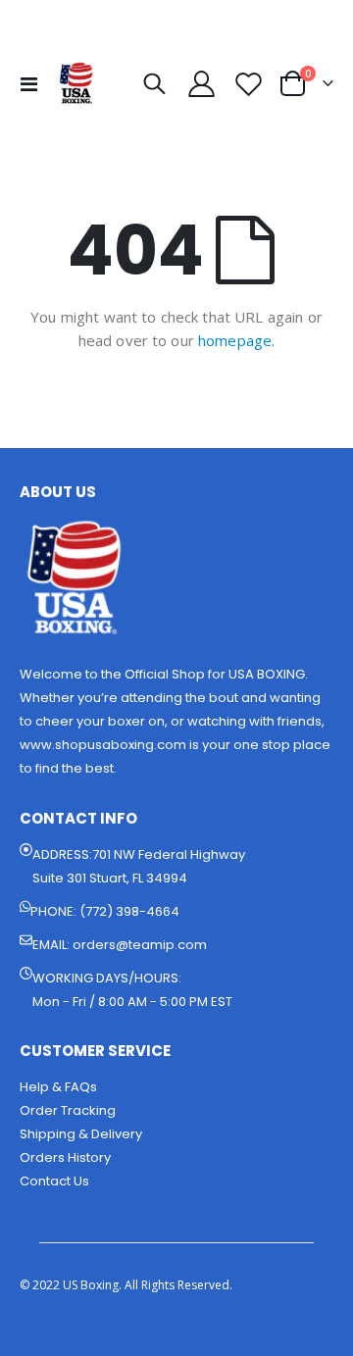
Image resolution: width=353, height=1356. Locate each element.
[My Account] (202, 84)
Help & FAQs (58, 1087)
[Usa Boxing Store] (76, 83)
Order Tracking (68, 1110)
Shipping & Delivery (81, 1134)
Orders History (65, 1157)
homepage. (236, 340)
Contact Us (54, 1181)
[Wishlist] (248, 84)
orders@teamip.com (140, 944)
